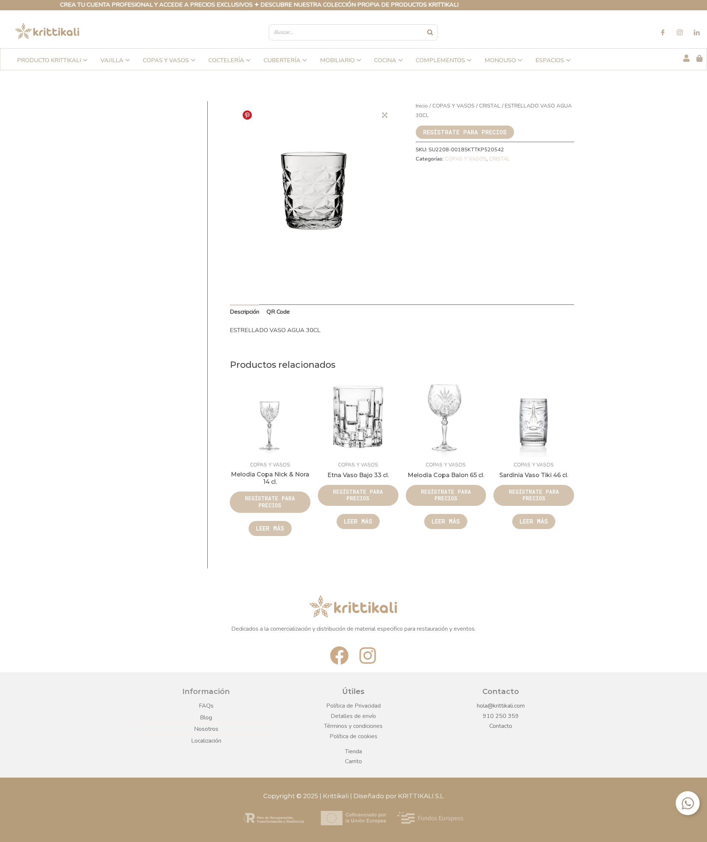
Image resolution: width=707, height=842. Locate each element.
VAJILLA (112, 60)
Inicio (422, 105)
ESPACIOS (549, 60)
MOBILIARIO (337, 60)
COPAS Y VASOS (166, 60)
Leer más (270, 528)
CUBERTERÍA (282, 60)
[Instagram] (680, 33)
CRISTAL (489, 105)
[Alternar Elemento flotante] (688, 803)
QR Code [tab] (278, 312)
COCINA (385, 60)
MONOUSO (500, 60)
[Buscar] (430, 32)
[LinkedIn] (697, 33)
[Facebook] (663, 33)
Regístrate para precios (465, 132)
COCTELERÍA (226, 60)
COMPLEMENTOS (440, 60)
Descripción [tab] (244, 312)
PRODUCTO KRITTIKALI (49, 60)
